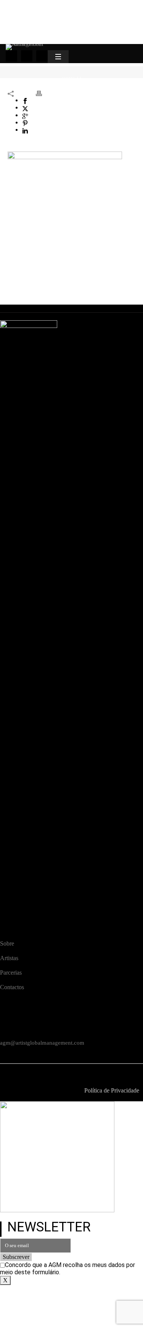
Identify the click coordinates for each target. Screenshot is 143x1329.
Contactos (12, 987)
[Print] (43, 93)
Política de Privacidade (111, 1090)
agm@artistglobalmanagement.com (42, 1043)
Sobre (7, 943)
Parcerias (11, 972)
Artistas (9, 958)
